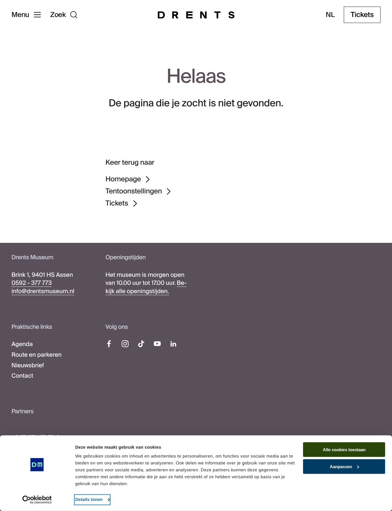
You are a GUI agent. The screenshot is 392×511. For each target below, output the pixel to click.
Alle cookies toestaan (344, 449)
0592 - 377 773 (31, 283)
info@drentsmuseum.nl (42, 291)
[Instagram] (125, 343)
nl (330, 15)
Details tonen (88, 499)
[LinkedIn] (173, 343)
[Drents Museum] (196, 15)
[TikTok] (141, 343)
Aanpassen (341, 466)
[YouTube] (157, 343)
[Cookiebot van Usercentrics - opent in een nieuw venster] (37, 499)
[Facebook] (109, 343)
